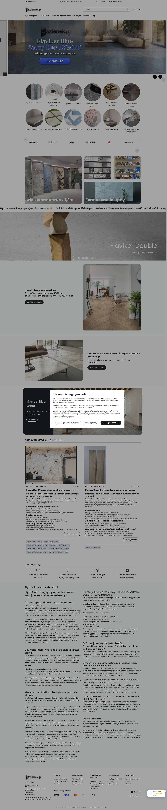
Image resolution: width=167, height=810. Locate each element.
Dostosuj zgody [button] (91, 423)
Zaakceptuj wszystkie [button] (111, 423)
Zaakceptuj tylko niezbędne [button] (68, 423)
